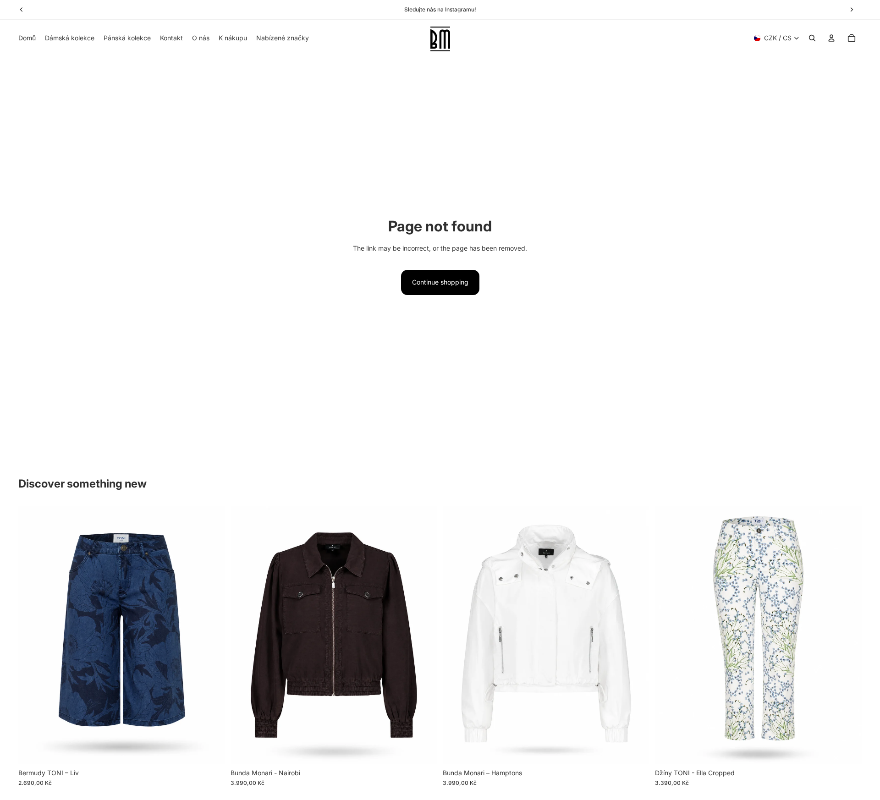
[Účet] (831, 38)
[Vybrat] (211, 750)
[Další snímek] (211, 635)
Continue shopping (440, 282)
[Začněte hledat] (812, 38)
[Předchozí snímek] (32, 635)
